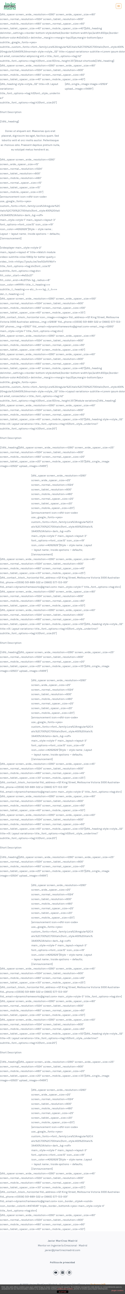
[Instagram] (62, 1272)
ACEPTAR (62, 1292)
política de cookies (65, 1289)
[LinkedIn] (69, 1272)
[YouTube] (55, 1272)
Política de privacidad (62, 1262)
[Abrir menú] (118, 6)
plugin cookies (117, 1290)
